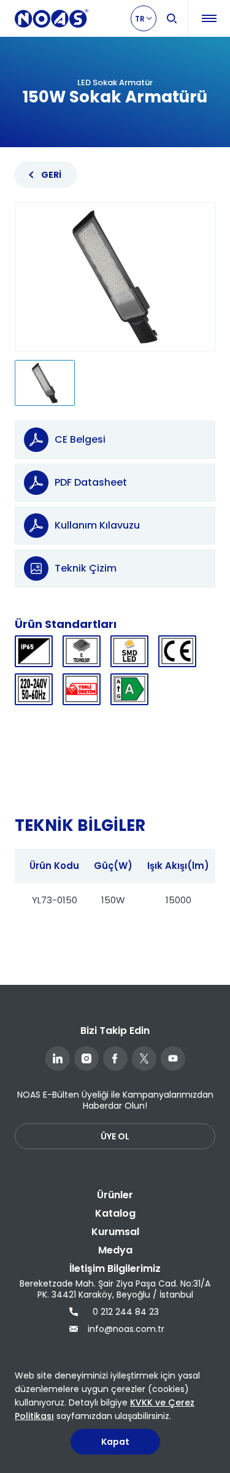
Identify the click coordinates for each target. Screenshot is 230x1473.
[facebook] (115, 1058)
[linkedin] (57, 1058)
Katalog (115, 1213)
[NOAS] (51, 18)
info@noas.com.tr (124, 1328)
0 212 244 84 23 (126, 1311)
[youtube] (173, 1058)
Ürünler (115, 1195)
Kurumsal (115, 1232)
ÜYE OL (115, 1136)
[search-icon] (171, 18)
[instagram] (86, 1058)
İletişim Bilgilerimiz (115, 1268)
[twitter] (144, 1058)
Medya (115, 1250)
